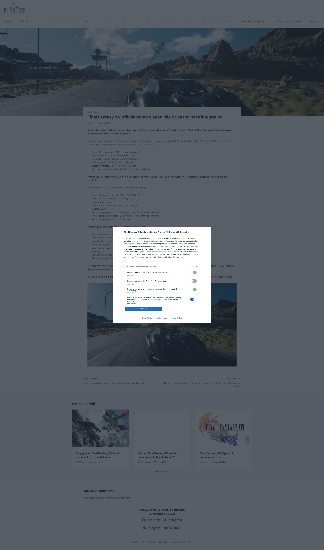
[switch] (193, 272)
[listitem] (162, 266)
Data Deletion (147, 318)
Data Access (162, 318)
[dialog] (162, 275)
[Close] (205, 232)
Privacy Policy (176, 318)
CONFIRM (143, 309)
